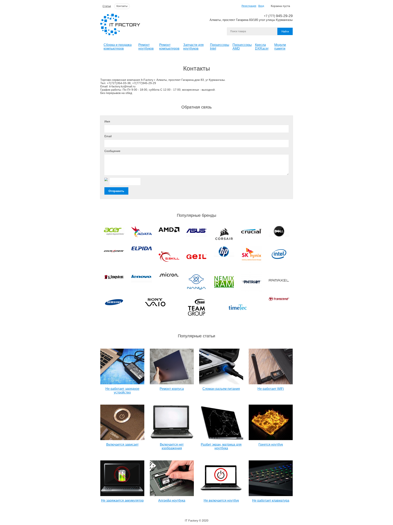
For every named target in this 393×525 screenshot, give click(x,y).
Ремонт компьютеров (169, 46)
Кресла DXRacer (262, 46)
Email (108, 136)
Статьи (107, 6)
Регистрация (249, 6)
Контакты (122, 6)
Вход (261, 6)
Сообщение (112, 151)
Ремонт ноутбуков (146, 46)
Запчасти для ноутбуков (193, 46)
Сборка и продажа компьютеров (118, 46)
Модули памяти (280, 46)
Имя (107, 121)
